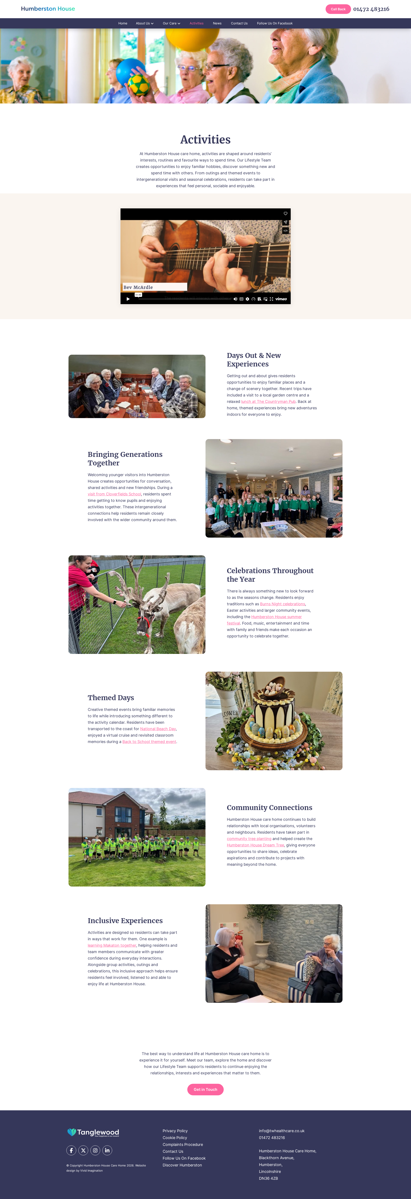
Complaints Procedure (183, 1144)
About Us (143, 23)
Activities (197, 23)
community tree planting (249, 838)
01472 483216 (371, 9)
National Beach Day (158, 729)
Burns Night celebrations (282, 604)
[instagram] (95, 1150)
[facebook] (71, 1150)
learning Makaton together (112, 945)
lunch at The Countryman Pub (268, 401)
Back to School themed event (149, 741)
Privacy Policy (175, 1131)
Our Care (170, 23)
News (217, 23)
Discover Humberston (182, 1165)
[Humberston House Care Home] (93, 1132)
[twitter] (83, 1150)
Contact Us (239, 23)
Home (122, 23)
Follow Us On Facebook (275, 23)
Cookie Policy (175, 1137)
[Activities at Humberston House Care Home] (48, 8)
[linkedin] (107, 1150)
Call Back (338, 9)
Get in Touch (205, 1089)
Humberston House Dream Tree (255, 845)
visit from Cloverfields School (114, 494)
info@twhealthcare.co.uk (282, 1131)
